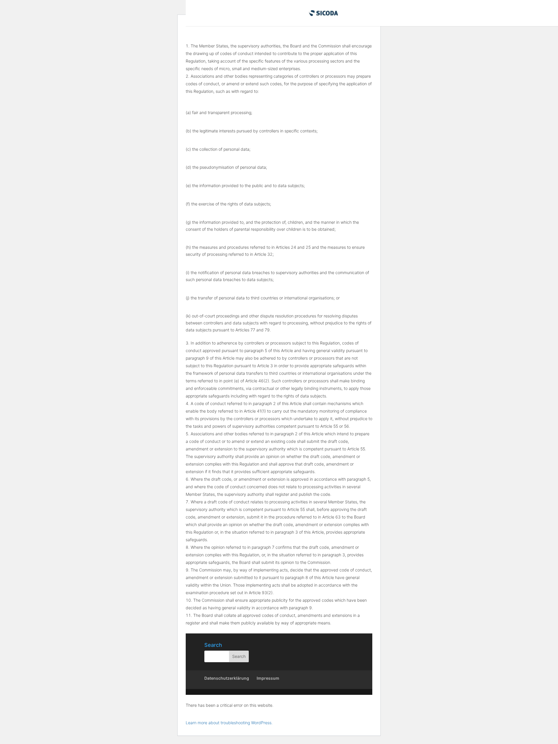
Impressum (268, 678)
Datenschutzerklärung (226, 678)
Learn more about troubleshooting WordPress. (229, 722)
